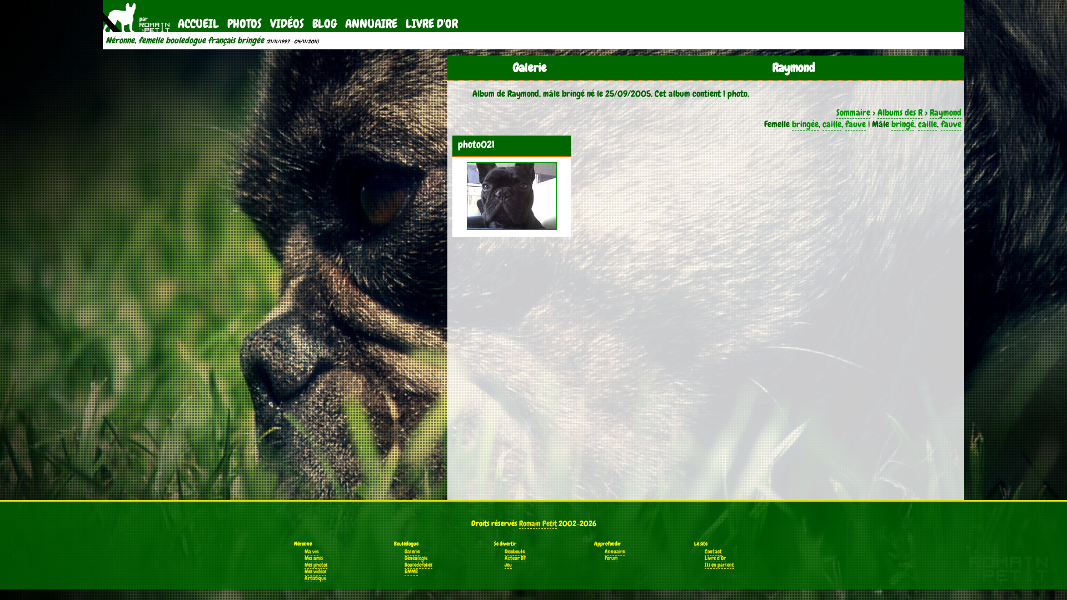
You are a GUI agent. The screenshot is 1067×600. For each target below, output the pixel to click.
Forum (611, 558)
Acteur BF (515, 558)
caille (831, 124)
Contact (713, 551)
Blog (324, 24)
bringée (805, 124)
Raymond (945, 112)
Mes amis (314, 558)
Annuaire (371, 24)
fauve (855, 124)
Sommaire (853, 112)
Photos (244, 24)
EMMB (411, 571)
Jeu (508, 565)
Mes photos (316, 565)
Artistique (315, 578)
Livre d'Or (432, 24)
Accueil (198, 24)
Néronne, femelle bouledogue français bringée (185, 40)
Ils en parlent (719, 565)
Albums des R (900, 112)
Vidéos (287, 24)
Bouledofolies (418, 565)
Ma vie (311, 551)
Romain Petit (538, 523)
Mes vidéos (315, 571)
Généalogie (416, 558)
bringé (902, 124)
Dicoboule (515, 551)
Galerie (412, 551)
